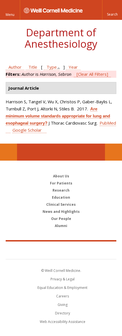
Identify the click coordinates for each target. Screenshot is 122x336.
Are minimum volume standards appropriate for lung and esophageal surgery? (58, 115)
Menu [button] (10, 14)
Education (61, 197)
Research (61, 190)
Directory (62, 313)
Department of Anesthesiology (61, 38)
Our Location (8, 152)
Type (52, 67)
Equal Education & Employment (62, 287)
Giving (63, 304)
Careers (62, 296)
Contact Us (113, 152)
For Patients (61, 183)
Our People (61, 218)
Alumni (61, 225)
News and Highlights (61, 211)
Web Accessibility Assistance (62, 321)
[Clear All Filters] (92, 74)
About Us (61, 176)
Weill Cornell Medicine (61, 250)
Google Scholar (27, 130)
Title (32, 67)
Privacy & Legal (63, 279)
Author (15, 67)
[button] (112, 10)
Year (73, 67)
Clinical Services (61, 204)
